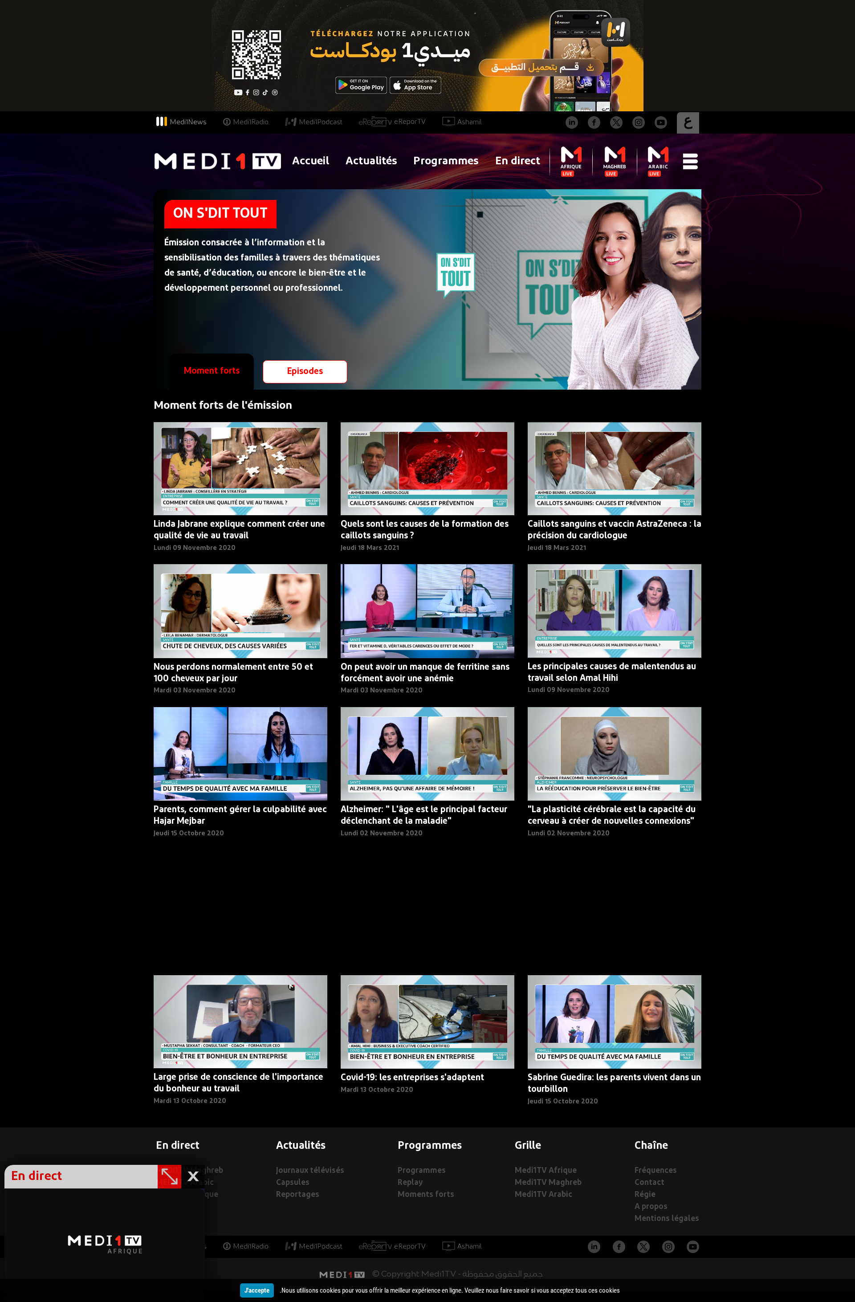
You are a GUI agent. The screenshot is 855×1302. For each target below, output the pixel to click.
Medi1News (188, 122)
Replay (410, 1183)
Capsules (292, 1183)
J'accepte (256, 1290)
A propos (651, 1207)
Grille (528, 1146)
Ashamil (469, 122)
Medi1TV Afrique (546, 1171)
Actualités (371, 161)
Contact (649, 1183)
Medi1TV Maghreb (548, 1183)
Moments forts (426, 1195)
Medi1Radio (251, 122)
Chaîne (651, 1146)
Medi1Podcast (320, 122)
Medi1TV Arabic (543, 1195)
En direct (517, 161)
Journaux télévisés (310, 1171)
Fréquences (656, 1171)
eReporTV (410, 122)
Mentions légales (667, 1219)
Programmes (446, 161)
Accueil (310, 161)
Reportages (297, 1195)
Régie (645, 1195)
